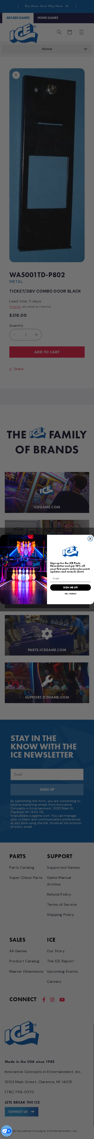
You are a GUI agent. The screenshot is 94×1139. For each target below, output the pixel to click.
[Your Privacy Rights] (6, 1131)
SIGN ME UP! (70, 587)
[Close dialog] (90, 538)
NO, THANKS (70, 594)
